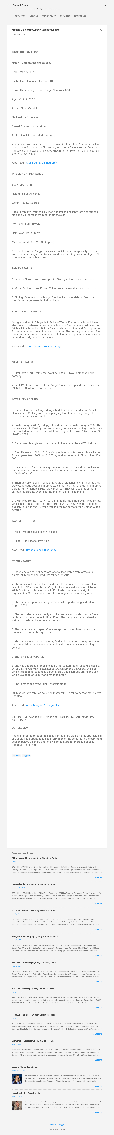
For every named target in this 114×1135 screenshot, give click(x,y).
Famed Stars (20, 5)
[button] (100, 29)
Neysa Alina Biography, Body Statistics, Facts (33, 989)
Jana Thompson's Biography (43, 346)
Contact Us (20, 16)
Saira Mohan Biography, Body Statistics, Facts (33, 1041)
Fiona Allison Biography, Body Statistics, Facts (33, 1015)
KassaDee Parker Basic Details (26, 1093)
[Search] (105, 6)
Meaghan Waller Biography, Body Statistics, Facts (35, 936)
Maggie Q (26, 756)
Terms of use (80, 16)
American (16, 756)
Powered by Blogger (57, 1125)
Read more (97, 877)
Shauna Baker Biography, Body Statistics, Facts (34, 962)
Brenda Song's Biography (41, 550)
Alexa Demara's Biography (42, 162)
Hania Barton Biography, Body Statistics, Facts (33, 910)
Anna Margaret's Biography (42, 705)
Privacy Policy (49, 16)
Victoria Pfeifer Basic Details (25, 1067)
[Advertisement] (57, 827)
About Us (34, 16)
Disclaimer (65, 16)
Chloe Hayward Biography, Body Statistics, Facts (34, 858)
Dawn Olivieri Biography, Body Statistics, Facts (33, 884)
